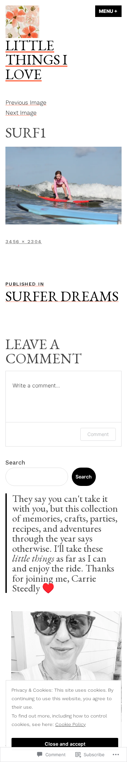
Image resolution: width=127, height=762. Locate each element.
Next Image (21, 112)
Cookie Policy (70, 724)
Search (15, 462)
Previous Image (25, 102)
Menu (110, 11)
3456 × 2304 (23, 241)
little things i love (36, 60)
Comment (98, 434)
